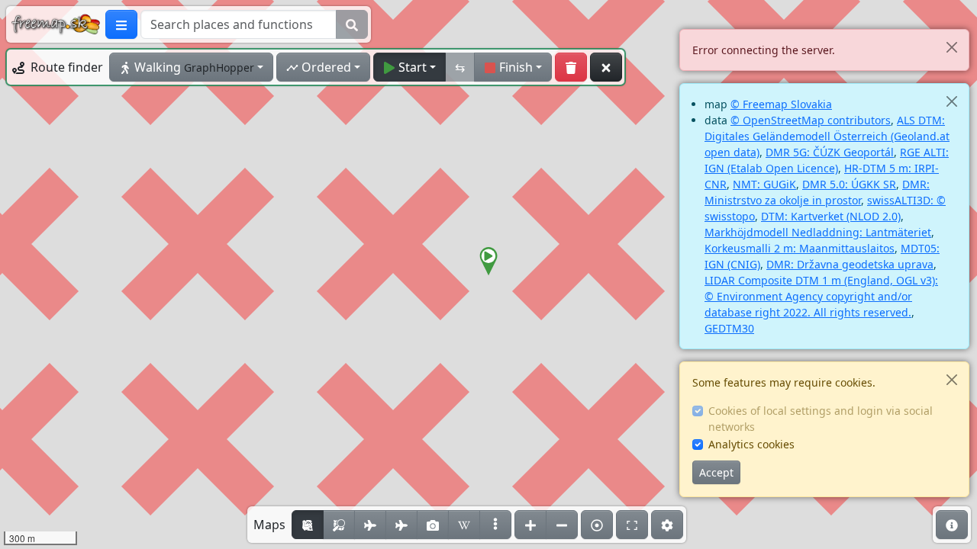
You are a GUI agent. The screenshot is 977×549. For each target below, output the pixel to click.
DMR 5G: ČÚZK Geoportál (830, 152)
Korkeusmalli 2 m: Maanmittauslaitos (800, 248)
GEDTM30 (729, 328)
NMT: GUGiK (764, 184)
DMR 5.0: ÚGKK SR (849, 184)
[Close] (951, 47)
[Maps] (495, 524)
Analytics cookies (751, 444)
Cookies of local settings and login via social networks (820, 418)
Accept (716, 472)
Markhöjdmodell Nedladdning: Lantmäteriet (818, 232)
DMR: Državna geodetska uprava (849, 264)
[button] (488, 261)
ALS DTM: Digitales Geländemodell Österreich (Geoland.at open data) (827, 136)
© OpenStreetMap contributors (810, 120)
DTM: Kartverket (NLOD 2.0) (831, 216)
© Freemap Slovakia (781, 104)
